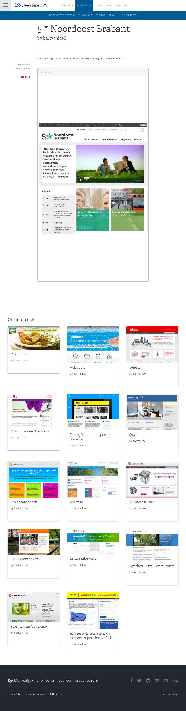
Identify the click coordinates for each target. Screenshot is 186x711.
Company (65, 680)
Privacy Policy (14, 694)
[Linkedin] (164, 681)
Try (135, 5)
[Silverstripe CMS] (31, 6)
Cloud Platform (86, 680)
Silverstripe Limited (168, 694)
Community (84, 5)
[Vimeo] (155, 681)
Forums (100, 15)
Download (122, 5)
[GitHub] (146, 681)
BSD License (55, 694)
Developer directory (62, 15)
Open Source (46, 680)
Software (68, 5)
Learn (98, 5)
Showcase (85, 15)
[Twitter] (137, 681)
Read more (34, 349)
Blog (109, 5)
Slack (112, 15)
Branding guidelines (35, 694)
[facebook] (130, 681)
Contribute (129, 15)
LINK (27, 77)
